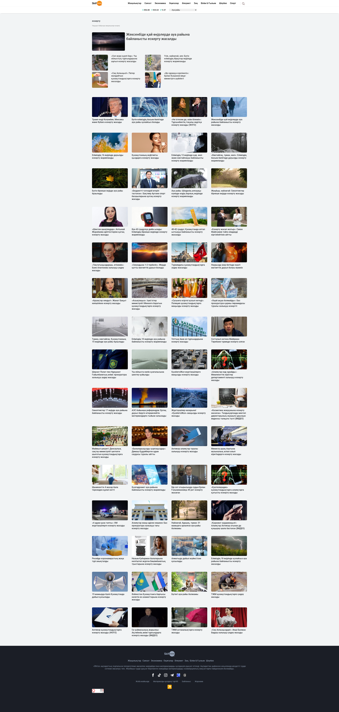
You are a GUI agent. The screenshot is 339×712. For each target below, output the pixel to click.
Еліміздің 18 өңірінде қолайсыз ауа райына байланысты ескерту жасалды (229, 561)
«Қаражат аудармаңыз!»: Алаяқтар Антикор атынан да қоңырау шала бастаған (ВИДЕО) (228, 526)
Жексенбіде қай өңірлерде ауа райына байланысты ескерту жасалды (158, 36)
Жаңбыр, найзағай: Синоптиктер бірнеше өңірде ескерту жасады (227, 192)
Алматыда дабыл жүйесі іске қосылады (186, 560)
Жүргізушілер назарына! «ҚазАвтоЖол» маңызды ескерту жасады (188, 413)
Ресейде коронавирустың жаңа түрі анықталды (108, 560)
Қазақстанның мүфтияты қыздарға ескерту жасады (145, 156)
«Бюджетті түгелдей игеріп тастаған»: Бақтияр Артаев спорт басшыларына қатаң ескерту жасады (148, 194)
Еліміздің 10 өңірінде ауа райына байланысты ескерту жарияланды (149, 340)
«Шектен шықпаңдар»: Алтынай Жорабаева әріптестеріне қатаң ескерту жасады (108, 232)
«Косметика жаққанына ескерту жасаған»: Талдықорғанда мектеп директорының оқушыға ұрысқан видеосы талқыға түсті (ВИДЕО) (228, 414)
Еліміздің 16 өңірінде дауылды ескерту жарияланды (107, 156)
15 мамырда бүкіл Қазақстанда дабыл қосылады (108, 595)
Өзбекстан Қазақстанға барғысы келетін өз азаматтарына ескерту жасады (149, 597)
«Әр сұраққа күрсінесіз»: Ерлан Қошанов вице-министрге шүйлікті (176, 76)
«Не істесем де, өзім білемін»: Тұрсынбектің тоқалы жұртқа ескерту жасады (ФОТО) (186, 122)
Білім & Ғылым (208, 3)
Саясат (147, 3)
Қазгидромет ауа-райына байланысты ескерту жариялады (148, 488)
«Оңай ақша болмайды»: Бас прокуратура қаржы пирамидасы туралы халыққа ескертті (228, 303)
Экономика (160, 3)
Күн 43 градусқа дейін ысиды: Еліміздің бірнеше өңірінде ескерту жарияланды (149, 232)
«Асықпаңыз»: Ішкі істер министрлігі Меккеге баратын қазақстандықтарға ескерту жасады (147, 304)
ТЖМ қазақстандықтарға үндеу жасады (227, 595)
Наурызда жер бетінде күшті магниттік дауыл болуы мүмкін (227, 266)
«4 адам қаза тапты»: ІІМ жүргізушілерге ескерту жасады (108, 524)
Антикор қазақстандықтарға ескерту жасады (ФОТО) (107, 631)
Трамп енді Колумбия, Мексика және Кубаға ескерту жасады (108, 121)
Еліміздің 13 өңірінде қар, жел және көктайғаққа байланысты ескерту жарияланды (187, 158)
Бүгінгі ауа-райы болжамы (184, 594)
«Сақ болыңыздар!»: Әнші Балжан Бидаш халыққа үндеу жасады (228, 631)
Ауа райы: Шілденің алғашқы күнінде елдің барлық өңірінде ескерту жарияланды (187, 193)
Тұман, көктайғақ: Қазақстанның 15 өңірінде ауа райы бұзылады (109, 340)
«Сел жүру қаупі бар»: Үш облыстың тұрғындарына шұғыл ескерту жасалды (124, 59)
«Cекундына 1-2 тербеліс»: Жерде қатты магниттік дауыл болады (149, 266)
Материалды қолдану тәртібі (165, 681)
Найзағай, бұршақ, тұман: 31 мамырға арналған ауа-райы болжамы (186, 526)
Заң (196, 3)
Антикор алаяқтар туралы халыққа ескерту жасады (184, 450)
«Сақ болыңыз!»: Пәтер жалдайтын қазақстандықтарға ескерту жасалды (125, 77)
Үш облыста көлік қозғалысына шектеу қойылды (148, 373)
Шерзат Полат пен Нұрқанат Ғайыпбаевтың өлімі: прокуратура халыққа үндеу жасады (109, 375)
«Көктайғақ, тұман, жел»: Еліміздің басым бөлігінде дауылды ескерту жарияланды (229, 158)
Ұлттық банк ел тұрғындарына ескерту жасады (187, 340)
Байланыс (186, 681)
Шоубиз (223, 3)
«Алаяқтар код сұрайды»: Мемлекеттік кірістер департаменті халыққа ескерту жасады (227, 376)
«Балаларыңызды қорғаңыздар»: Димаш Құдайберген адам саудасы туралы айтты (149, 451)
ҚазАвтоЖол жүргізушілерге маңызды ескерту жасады (186, 373)
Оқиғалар (174, 3)
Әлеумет (186, 3)
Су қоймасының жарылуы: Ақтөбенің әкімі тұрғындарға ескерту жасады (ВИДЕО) (146, 633)
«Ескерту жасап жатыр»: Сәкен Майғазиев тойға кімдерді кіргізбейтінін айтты (227, 232)
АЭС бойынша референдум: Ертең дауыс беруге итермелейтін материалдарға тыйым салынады (149, 413)
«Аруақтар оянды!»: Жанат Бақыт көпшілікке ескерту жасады (109, 302)
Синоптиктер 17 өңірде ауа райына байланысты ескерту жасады (109, 411)
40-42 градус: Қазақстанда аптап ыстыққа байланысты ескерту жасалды (188, 232)
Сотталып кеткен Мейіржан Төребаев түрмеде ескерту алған (228, 340)
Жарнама (199, 681)
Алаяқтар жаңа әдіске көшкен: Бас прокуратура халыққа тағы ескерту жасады (149, 526)
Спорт (233, 3)
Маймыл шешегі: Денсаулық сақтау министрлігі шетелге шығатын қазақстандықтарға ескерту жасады (107, 452)
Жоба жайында (142, 681)
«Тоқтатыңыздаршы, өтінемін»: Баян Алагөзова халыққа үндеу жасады (108, 268)
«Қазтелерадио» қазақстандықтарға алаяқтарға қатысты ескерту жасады (227, 490)
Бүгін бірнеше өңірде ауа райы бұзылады (107, 192)
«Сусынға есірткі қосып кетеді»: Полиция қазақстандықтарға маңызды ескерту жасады (187, 303)
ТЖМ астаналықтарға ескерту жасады (186, 631)
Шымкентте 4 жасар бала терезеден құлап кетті (105, 488)
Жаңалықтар (134, 3)
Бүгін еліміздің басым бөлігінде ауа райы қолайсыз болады (148, 121)
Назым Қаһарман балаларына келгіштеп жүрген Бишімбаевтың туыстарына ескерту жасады (149, 561)
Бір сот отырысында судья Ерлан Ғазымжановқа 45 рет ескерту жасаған (188, 490)
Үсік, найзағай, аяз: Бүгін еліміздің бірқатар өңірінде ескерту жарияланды (178, 59)
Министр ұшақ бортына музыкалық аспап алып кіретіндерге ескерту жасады (226, 451)
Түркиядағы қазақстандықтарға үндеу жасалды (188, 266)
